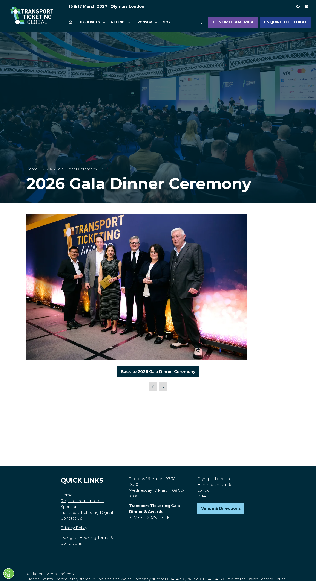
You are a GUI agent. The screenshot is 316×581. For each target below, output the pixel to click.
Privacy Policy (74, 528)
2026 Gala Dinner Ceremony (71, 169)
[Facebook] (298, 6)
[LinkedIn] (307, 6)
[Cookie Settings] (8, 573)
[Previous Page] (153, 386)
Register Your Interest (82, 501)
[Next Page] (163, 386)
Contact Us (71, 518)
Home (31, 169)
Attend (118, 22)
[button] (169, 22)
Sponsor (143, 22)
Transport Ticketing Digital (87, 512)
